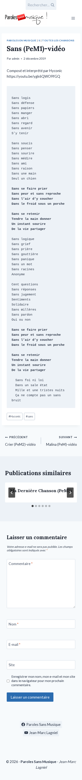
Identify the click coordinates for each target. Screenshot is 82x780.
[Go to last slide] (11, 493)
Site (12, 665)
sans (29, 416)
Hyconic (15, 416)
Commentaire (21, 563)
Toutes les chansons (58, 40)
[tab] (33, 506)
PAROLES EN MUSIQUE (21, 40)
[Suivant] (70, 493)
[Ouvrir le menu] (73, 18)
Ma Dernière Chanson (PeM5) (41, 490)
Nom (14, 624)
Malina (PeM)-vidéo (61, 441)
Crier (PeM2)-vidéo (20, 441)
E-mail (14, 644)
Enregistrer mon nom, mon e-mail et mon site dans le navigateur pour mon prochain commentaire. (43, 681)
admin (15, 58)
